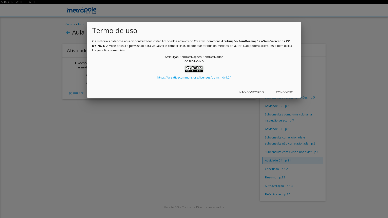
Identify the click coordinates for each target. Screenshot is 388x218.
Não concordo (251, 92)
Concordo (284, 92)
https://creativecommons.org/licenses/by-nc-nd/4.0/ (194, 77)
